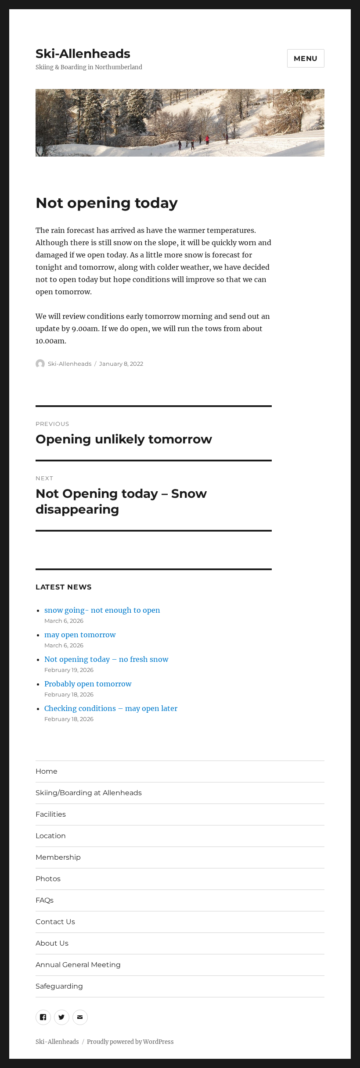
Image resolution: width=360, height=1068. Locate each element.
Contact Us (55, 922)
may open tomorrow (79, 634)
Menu (306, 58)
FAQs (45, 900)
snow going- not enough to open (102, 610)
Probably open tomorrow (87, 683)
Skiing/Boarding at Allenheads (89, 793)
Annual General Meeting (78, 965)
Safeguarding (59, 986)
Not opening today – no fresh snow (106, 659)
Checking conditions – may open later (110, 708)
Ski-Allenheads (83, 53)
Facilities (51, 814)
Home (47, 771)
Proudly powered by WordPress (130, 1042)
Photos (48, 879)
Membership (58, 857)
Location (51, 836)
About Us (52, 943)
